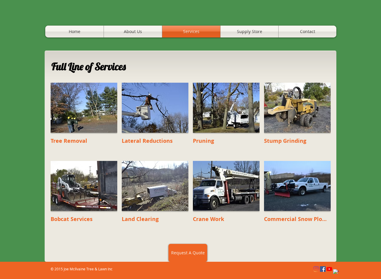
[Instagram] (316, 269)
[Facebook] (323, 269)
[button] (84, 119)
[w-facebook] (336, 272)
